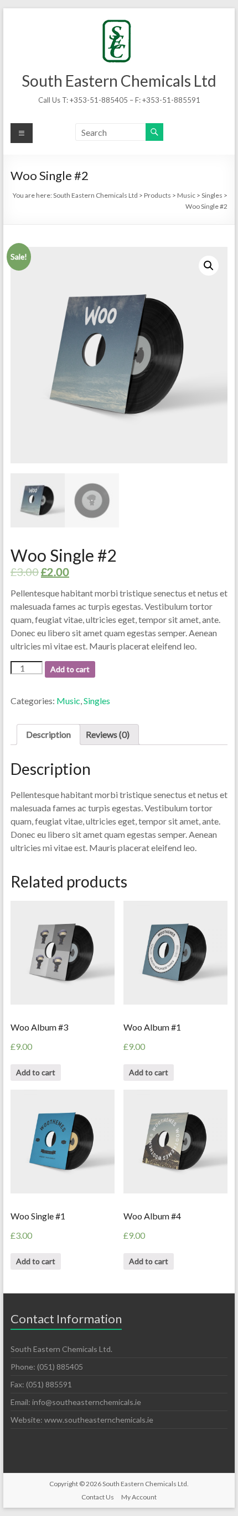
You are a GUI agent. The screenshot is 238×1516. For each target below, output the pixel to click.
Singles (97, 700)
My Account (139, 1497)
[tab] (48, 734)
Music (68, 700)
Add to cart (70, 669)
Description (48, 734)
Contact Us (97, 1497)
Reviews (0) (108, 734)
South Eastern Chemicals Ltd (119, 80)
